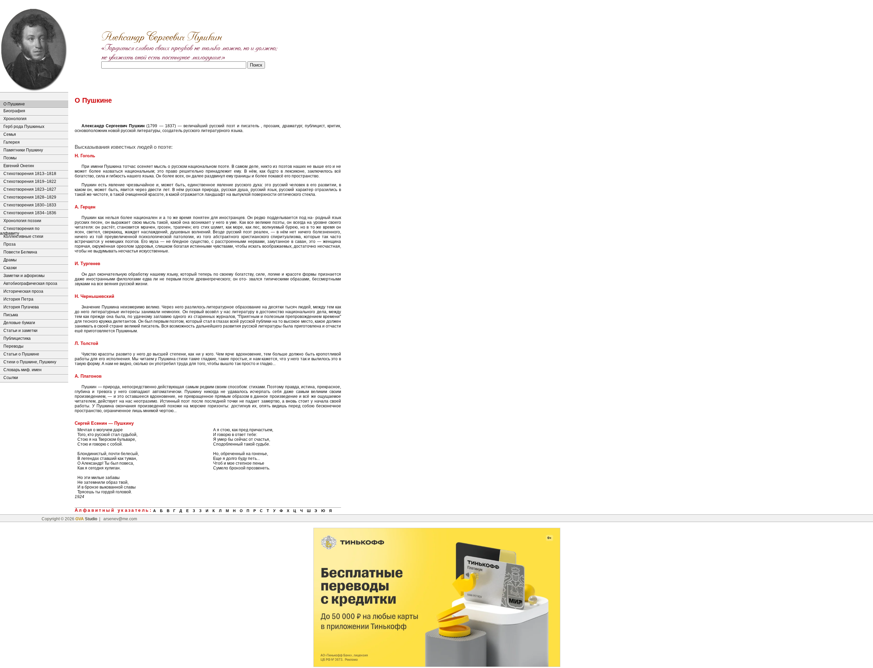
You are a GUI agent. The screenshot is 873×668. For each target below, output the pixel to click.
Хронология (15, 118)
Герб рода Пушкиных (23, 126)
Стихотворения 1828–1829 (29, 197)
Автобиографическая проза (30, 283)
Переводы (13, 346)
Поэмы (10, 158)
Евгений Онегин (18, 165)
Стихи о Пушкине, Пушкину (29, 362)
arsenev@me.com (120, 519)
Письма (10, 315)
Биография (14, 110)
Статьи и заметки (20, 330)
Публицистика (17, 338)
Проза (9, 244)
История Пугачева (21, 307)
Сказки (10, 267)
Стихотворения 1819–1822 (29, 181)
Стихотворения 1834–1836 (29, 212)
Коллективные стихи (23, 236)
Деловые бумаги (19, 322)
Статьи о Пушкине (21, 354)
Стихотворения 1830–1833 (29, 205)
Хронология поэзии (22, 220)
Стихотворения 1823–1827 (29, 189)
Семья (9, 134)
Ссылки (10, 377)
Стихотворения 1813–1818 (29, 173)
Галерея (11, 142)
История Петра (18, 299)
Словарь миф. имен (22, 369)
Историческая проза (23, 291)
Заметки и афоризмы (24, 275)
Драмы (10, 260)
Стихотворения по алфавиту (20, 229)
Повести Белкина (20, 252)
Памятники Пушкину (23, 150)
